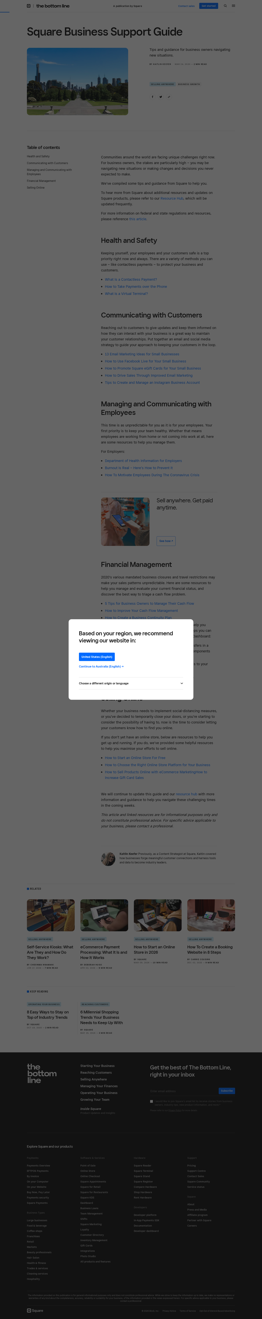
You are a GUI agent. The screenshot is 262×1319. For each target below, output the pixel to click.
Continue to (101, 666)
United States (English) (96, 657)
